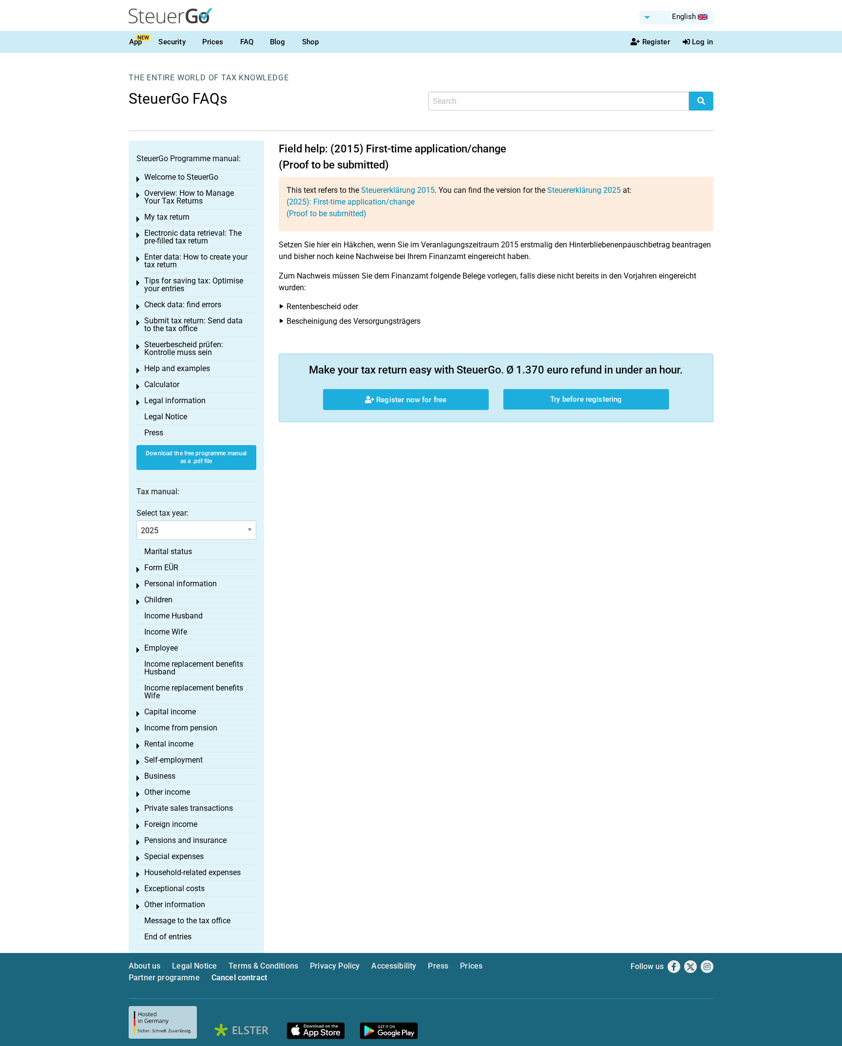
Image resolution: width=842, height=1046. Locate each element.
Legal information (175, 400)
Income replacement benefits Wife (193, 691)
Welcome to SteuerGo (181, 177)
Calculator (161, 384)
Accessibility (393, 966)
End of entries (167, 936)
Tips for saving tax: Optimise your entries (193, 284)
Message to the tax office (187, 920)
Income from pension (180, 727)
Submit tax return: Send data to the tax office (193, 324)
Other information (174, 904)
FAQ (246, 41)
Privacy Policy (335, 966)
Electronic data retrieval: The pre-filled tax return (193, 236)
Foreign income (170, 824)
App (135, 41)
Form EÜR (161, 567)
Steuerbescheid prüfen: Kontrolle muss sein (183, 348)
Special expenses (174, 856)
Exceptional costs (174, 888)
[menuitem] (676, 17)
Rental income (168, 743)
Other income (167, 792)
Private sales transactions (188, 808)
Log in (702, 41)
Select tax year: (162, 513)
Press (153, 432)
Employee (161, 648)
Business (159, 776)
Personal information (180, 583)
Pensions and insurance (185, 840)
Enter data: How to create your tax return (196, 260)
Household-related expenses (192, 872)
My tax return (167, 217)
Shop (310, 41)
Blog (278, 41)
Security (171, 41)
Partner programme (164, 977)
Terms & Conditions (263, 966)
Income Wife (165, 631)
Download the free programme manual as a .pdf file (196, 457)
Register (656, 41)
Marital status (168, 551)
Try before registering (586, 399)
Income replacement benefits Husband (193, 667)
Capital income (170, 711)
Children (158, 599)
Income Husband (173, 615)
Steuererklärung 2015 (398, 190)
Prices (213, 41)
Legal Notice (165, 416)
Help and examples (177, 368)
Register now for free (410, 399)
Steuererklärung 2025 (584, 190)
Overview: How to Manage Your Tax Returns (189, 196)
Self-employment (173, 760)
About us (144, 966)
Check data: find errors (182, 304)
